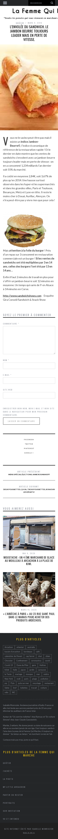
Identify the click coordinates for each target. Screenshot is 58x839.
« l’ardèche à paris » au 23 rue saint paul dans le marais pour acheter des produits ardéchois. (29, 617)
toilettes (24, 688)
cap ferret (30, 656)
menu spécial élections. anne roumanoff (29, 473)
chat (40, 656)
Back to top (28, 833)
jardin (31, 670)
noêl (18, 679)
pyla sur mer (23, 683)
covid (47, 660)
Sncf (15, 688)
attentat (20, 647)
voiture (43, 688)
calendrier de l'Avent (13, 656)
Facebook (29, 439)
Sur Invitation (11, 811)
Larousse (42, 670)
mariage (18, 674)
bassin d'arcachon (12, 651)
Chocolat (8, 660)
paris (26, 679)
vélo (6, 692)
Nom (6, 360)
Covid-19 (9, 665)
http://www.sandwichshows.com (22, 295)
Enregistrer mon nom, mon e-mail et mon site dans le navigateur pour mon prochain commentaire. (29, 411)
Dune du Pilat (22, 665)
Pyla (12, 683)
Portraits (9, 803)
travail (34, 688)
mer (38, 674)
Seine (7, 688)
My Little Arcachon (14, 787)
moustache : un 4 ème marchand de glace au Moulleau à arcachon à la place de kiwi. (29, 560)
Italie (15, 670)
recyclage (37, 683)
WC (13, 692)
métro (46, 674)
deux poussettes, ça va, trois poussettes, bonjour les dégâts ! (29, 489)
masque (29, 674)
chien (48, 656)
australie (31, 647)
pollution (44, 679)
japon (23, 670)
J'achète (7, 771)
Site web (8, 389)
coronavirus (36, 660)
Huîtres (43, 665)
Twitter (29, 444)
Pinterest (29, 448)
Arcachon (9, 647)
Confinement (21, 660)
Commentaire (11, 323)
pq (6, 683)
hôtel (7, 670)
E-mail (7, 375)
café (38, 651)
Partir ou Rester (13, 795)
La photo (8, 779)
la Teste (8, 674)
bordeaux (28, 651)
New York (9, 679)
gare (34, 665)
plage (34, 679)
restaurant (49, 683)
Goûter (20, 23)
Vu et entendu (11, 819)
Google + (29, 453)
